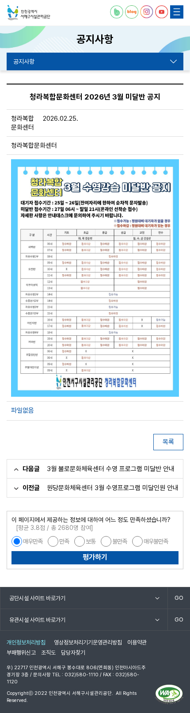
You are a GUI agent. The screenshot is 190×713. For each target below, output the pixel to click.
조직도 (48, 653)
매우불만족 (156, 541)
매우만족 (32, 541)
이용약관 (137, 642)
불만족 (119, 541)
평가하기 (95, 557)
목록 (168, 442)
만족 (64, 541)
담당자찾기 (73, 653)
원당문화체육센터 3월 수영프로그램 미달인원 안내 (113, 488)
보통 (90, 541)
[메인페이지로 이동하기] (29, 13)
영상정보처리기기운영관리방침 (88, 642)
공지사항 (23, 61)
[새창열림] (116, 12)
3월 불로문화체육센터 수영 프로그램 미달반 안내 (111, 469)
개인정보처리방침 (26, 642)
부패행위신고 (21, 653)
